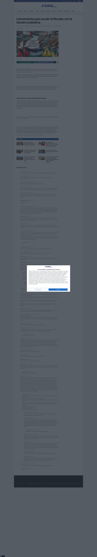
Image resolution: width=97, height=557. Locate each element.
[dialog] (48, 278)
